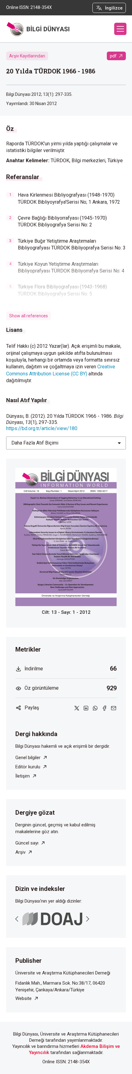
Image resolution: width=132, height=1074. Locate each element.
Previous (16, 919)
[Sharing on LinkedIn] (86, 707)
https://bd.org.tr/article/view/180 (41, 428)
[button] (120, 28)
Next (87, 919)
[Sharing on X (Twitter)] (77, 707)
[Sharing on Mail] (114, 707)
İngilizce (113, 8)
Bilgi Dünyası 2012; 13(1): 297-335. (39, 94)
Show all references (28, 315)
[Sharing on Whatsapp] (95, 707)
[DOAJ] (52, 919)
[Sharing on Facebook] (104, 707)
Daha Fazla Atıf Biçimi (34, 443)
